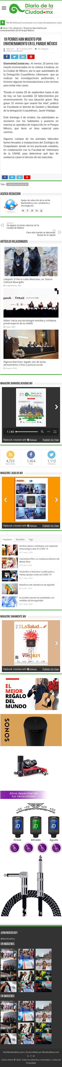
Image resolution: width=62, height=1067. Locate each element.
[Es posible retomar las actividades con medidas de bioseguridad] (10, 601)
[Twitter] (33, 1056)
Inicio (5, 28)
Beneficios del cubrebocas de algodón (37, 585)
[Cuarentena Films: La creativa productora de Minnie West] (10, 563)
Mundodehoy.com (15, 1052)
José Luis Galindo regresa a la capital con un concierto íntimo (32, 22)
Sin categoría (15, 28)
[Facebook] (31, 1056)
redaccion (10, 49)
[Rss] (28, 1056)
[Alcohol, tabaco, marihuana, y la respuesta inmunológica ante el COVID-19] (10, 550)
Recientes (20, 539)
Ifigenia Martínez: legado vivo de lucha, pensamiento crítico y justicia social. (24, 363)
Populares (7, 539)
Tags (31, 539)
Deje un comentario (15, 51)
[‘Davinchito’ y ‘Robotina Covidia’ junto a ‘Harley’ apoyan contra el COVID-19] (10, 575)
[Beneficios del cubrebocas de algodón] (10, 588)
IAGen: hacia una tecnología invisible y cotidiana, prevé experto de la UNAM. (29, 322)
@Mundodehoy (9, 933)
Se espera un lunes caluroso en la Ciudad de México (23, 225)
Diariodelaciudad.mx (17, 184)
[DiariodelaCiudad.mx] (31, 8)
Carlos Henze (7, 1060)
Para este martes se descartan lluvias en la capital (40, 232)
